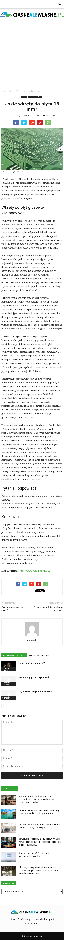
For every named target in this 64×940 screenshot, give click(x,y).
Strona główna (7, 91)
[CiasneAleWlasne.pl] (32, 14)
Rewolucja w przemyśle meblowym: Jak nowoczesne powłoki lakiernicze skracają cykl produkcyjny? (40, 841)
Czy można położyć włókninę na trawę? (48, 609)
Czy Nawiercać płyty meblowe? (35, 691)
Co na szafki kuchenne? (31, 663)
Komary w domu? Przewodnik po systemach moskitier (35, 855)
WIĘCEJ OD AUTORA (39, 655)
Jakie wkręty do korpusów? (33, 677)
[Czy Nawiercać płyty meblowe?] (8, 695)
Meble (24, 97)
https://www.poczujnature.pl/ (34, 570)
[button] (60, 4)
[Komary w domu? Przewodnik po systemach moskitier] (8, 857)
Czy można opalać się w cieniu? (13, 609)
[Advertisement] (32, 55)
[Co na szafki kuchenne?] (8, 666)
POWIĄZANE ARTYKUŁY (14, 655)
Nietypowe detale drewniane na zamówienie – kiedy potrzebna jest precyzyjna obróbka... (37, 799)
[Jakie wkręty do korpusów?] (8, 681)
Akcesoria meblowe (35, 97)
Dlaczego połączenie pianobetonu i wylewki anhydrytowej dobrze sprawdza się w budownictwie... (39, 870)
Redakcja (17, 116)
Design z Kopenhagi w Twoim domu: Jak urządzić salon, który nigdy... (39, 826)
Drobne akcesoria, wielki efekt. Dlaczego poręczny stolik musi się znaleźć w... (39, 812)
